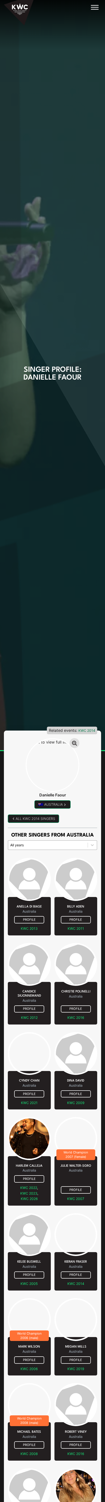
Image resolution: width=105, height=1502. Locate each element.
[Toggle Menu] (95, 7)
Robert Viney (76, 1431)
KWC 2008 (29, 1454)
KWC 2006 (29, 1369)
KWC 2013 (29, 928)
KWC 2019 (75, 1369)
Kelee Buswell (29, 1261)
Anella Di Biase (29, 906)
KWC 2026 (29, 1199)
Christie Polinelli (75, 991)
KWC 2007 (75, 1199)
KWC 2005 (29, 1283)
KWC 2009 (75, 1103)
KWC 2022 (28, 1188)
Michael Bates (29, 1431)
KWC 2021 (29, 1103)
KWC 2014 (86, 730)
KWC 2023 (28, 1193)
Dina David (75, 1080)
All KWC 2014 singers (35, 818)
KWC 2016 (75, 1017)
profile (29, 919)
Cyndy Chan (29, 1080)
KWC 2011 (76, 928)
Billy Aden (75, 906)
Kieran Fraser (75, 1261)
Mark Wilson (29, 1346)
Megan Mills (75, 1346)
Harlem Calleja (29, 1165)
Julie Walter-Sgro (76, 1165)
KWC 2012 (29, 1017)
